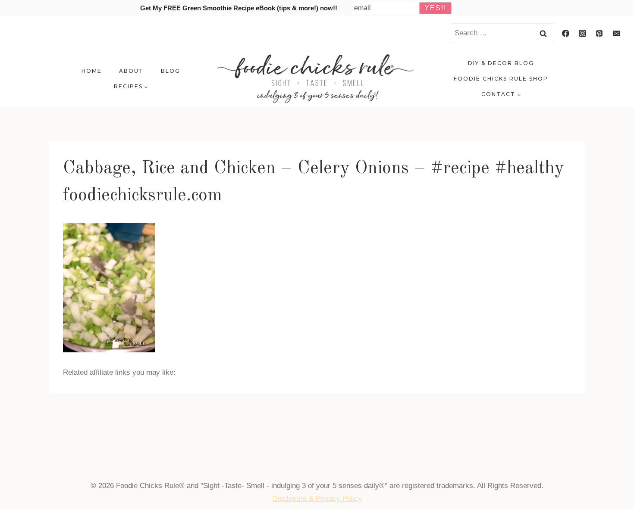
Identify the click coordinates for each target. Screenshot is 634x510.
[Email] (616, 33)
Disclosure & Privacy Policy (317, 498)
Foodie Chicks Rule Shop (501, 78)
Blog (170, 71)
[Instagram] (582, 33)
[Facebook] (566, 33)
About (131, 71)
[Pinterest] (599, 33)
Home (92, 71)
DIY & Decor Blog (501, 63)
